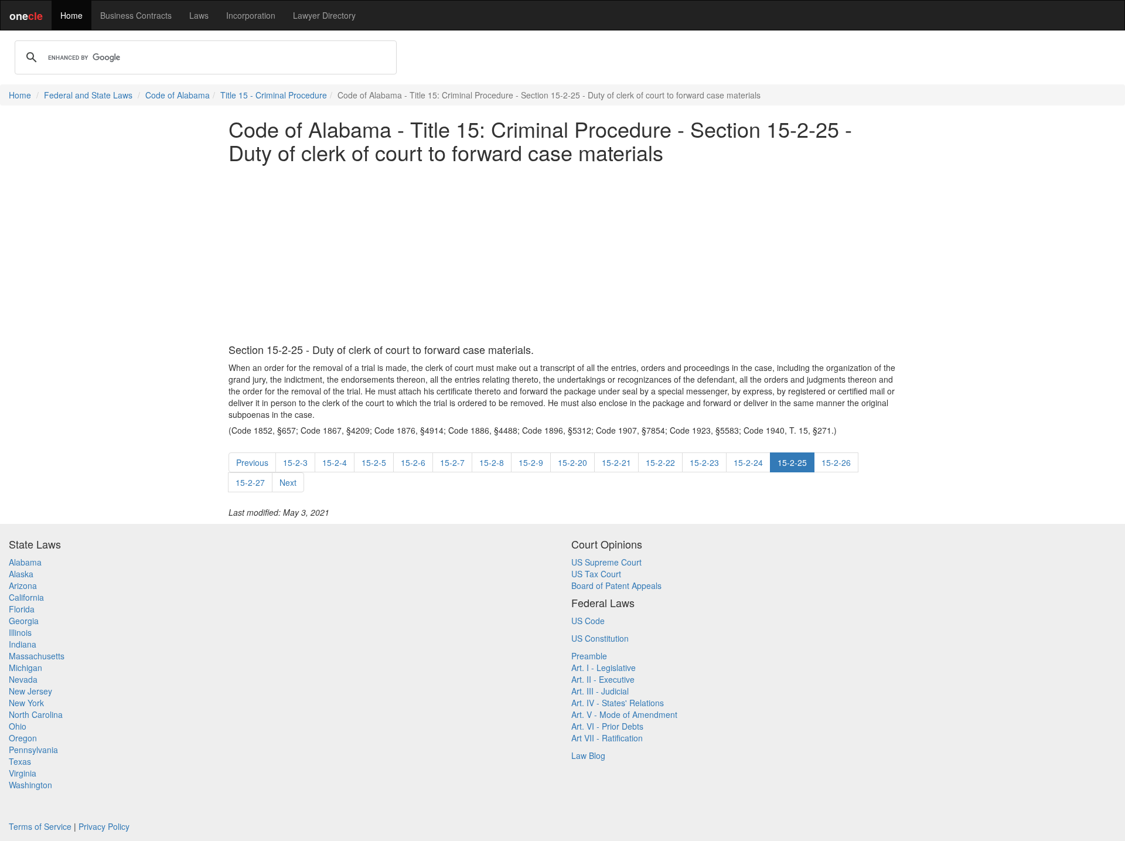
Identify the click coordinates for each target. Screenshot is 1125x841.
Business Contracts (136, 15)
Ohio (17, 726)
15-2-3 (295, 462)
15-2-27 (250, 482)
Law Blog (588, 755)
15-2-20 (572, 462)
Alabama (25, 562)
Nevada (23, 679)
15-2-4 (334, 462)
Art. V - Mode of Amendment (624, 714)
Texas (20, 761)
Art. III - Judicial (600, 691)
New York (26, 703)
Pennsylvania (33, 749)
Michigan (25, 667)
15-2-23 (704, 462)
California (26, 597)
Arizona (23, 585)
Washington (30, 785)
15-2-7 (452, 462)
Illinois (20, 632)
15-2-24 (748, 462)
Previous (252, 462)
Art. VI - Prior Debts (607, 726)
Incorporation (250, 15)
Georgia (24, 621)
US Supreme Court (606, 562)
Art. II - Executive (603, 679)
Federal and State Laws (88, 95)
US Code (588, 621)
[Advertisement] (562, 254)
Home (71, 15)
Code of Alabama (177, 95)
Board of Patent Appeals (616, 585)
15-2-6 (413, 462)
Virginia (22, 773)
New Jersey (30, 691)
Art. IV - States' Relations (617, 703)
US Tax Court (596, 574)
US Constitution (600, 638)
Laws (199, 15)
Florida (22, 609)
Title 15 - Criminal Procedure (273, 95)
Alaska (21, 574)
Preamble (589, 656)
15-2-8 (491, 462)
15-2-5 (374, 462)
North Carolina (36, 714)
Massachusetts (36, 656)
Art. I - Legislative (603, 667)
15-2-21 (616, 462)
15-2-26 (836, 462)
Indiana (22, 644)
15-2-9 (531, 462)
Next (287, 482)
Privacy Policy (104, 826)
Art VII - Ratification (607, 738)
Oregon (23, 738)
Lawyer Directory (324, 15)
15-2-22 (660, 462)
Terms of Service (40, 826)
